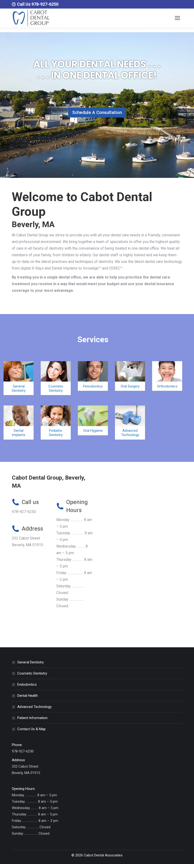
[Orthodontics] (167, 376)
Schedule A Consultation (97, 112)
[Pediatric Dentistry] (56, 422)
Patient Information (32, 718)
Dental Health (27, 695)
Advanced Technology (34, 707)
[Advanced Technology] (130, 422)
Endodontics (27, 684)
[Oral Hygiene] (93, 420)
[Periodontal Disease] (93, 376)
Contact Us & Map (31, 729)
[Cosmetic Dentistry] (56, 378)
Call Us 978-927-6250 (37, 4)
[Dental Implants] (19, 422)
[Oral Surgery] (130, 376)
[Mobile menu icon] (177, 18)
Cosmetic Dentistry (32, 673)
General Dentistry (30, 662)
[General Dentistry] (19, 378)
